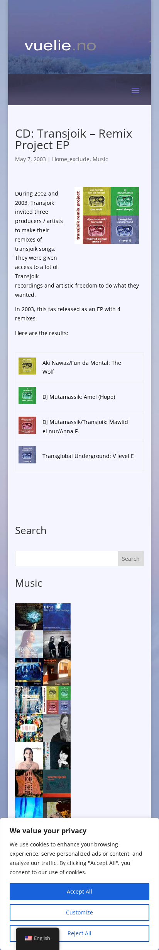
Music (100, 159)
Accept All (79, 891)
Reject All (79, 933)
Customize (79, 912)
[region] (79, 884)
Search (131, 558)
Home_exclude (71, 159)
